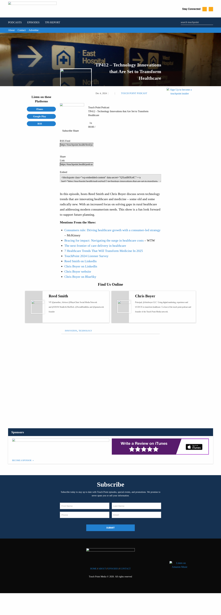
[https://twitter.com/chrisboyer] (139, 318)
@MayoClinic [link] (73, 302)
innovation (71, 331)
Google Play (40, 116)
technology (85, 331)
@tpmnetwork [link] (98, 307)
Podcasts (15, 22)
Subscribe (67, 130)
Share (76, 130)
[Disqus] (110, 377)
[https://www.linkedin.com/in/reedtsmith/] (65, 318)
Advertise (34, 30)
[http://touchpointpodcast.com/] (59, 318)
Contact (22, 30)
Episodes (33, 22)
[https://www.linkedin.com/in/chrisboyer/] (151, 318)
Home (93, 568)
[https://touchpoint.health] (145, 318)
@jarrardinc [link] (56, 302)
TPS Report (52, 22)
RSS (40, 123)
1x (90, 123)
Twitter (204, 9)
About (11, 30)
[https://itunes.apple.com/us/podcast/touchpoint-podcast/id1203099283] (160, 446)
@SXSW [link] (55, 307)
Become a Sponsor (22, 460)
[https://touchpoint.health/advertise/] (60, 446)
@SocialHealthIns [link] (82, 307)
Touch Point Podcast (134, 93)
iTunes (40, 109)
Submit (110, 527)
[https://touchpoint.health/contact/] (180, 126)
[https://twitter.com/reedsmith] (53, 318)
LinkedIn (211, 9)
